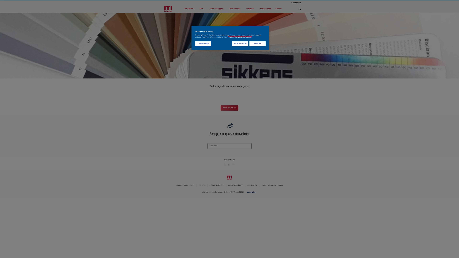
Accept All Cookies (240, 43)
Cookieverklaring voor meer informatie (239, 37)
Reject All (257, 43)
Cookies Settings (203, 43)
